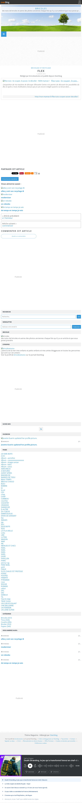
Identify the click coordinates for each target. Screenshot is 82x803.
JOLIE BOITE (5, 526)
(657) (6, 618)
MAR (3, 541)
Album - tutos (6, 466)
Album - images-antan (10, 462)
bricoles (41, 8)
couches (4, 501)
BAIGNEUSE (5, 475)
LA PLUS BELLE (7, 531)
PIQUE (3, 569)
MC (2, 543)
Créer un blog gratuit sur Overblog (49, 739)
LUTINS (4, 537)
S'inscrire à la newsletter (9, 179)
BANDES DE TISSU (8, 477)
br (2, 488)
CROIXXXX (5, 505)
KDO (3, 528)
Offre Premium (49, 741)
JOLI (2, 524)
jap (2, 522)
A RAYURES (5, 471)
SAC (2, 590)
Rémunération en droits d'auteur (32, 741)
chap (3, 494)
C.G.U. (19, 741)
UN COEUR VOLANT (9, 603)
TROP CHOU (6, 601)
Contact (72, 739)
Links (3, 533)
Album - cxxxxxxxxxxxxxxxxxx (12, 460)
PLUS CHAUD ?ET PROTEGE (12, 571)
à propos (56, 772)
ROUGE (4, 584)
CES (2, 492)
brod (3, 490)
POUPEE (4, 575)
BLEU (3, 484)
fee (2, 518)
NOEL (3, 548)
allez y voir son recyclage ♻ (12, 639)
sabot (3, 588)
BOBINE (4, 486)
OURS (3, 556)
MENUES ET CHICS (8, 546)
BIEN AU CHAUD (7, 481)
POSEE (3, 573)
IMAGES (4, 520)
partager (43, 772)
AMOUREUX (5, 469)
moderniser (6, 647)
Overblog (53, 735)
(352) (6, 624)
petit (3, 567)
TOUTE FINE (5, 599)
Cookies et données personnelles (65, 741)
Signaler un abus (10, 741)
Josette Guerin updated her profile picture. (19, 445)
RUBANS (4, 586)
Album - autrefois (8, 458)
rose (3, 582)
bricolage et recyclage (41, 68)
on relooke (5, 655)
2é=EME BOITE (6, 454)
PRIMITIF (4, 578)
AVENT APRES (6, 473)
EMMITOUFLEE (7, 513)
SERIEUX (4, 595)
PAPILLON (5, 558)
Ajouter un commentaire (19, 236)
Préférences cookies (41, 743)
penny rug (5, 563)
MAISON (4, 539)
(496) (6, 622)
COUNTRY (5, 503)
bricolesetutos (19, 355)
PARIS (3, 560)
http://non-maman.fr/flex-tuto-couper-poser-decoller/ (56, 96)
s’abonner (31, 772)
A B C (3, 456)
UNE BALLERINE (7, 605)
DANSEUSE (5, 507)
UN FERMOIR (6, 607)
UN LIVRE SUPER (7, 610)
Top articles (64, 739)
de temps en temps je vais (12, 663)
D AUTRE (4, 509)
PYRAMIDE (5, 580)
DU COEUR (5, 511)
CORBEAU (5, 499)
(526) (5, 620)
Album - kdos (6, 464)
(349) (6, 626)
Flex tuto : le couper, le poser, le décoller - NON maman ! (65, 81)
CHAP (3, 496)
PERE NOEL (5, 565)
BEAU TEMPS (6, 479)
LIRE (2, 535)
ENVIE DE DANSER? (8, 516)
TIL (2, 597)
